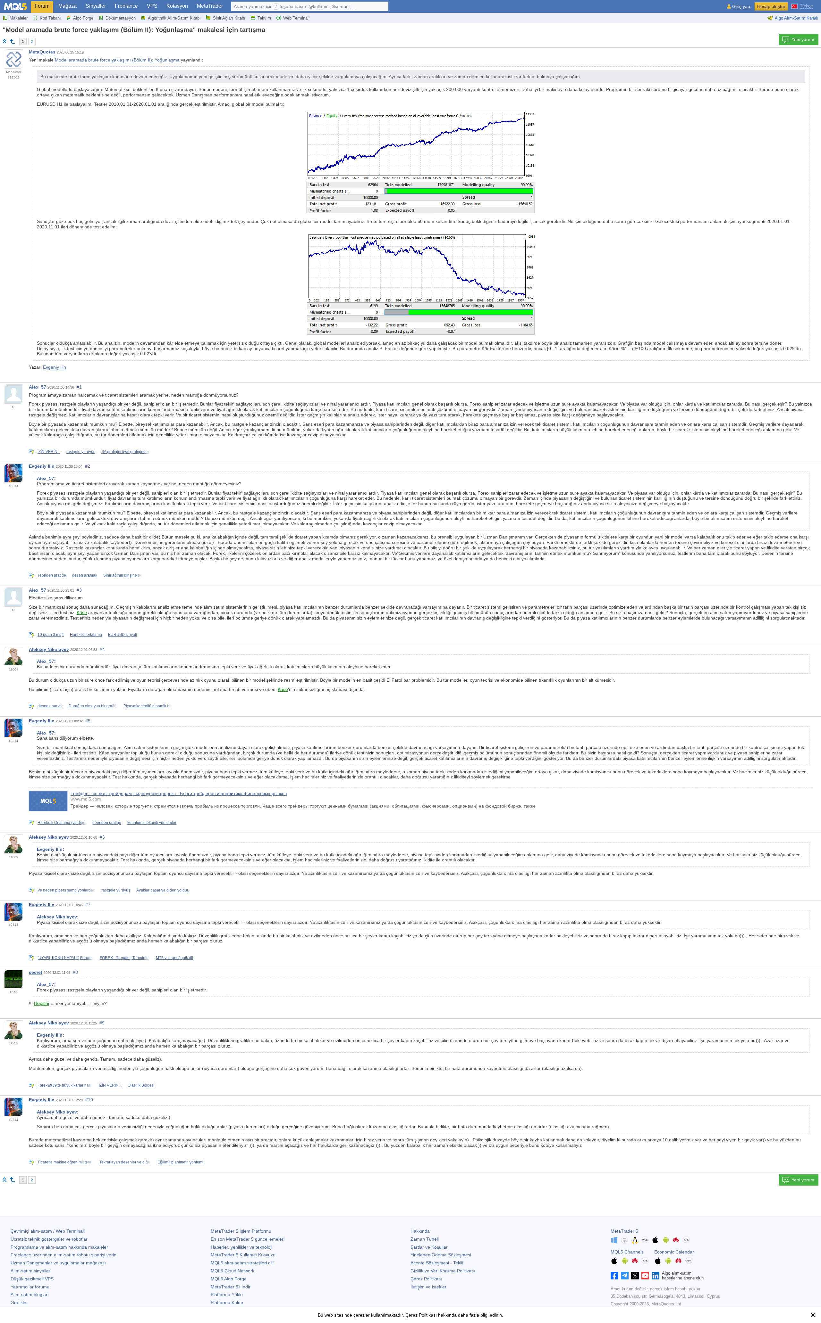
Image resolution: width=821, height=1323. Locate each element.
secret (35, 972)
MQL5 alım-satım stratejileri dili (242, 1262)
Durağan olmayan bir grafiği (93, 706)
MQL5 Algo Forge (229, 1278)
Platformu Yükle (227, 1294)
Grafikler (19, 1302)
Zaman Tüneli (424, 1239)
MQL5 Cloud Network (232, 1270)
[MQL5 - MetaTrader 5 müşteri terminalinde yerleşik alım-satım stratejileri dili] (15, 6)
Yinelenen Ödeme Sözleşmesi (440, 1254)
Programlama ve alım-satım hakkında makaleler (59, 1247)
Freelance (126, 6)
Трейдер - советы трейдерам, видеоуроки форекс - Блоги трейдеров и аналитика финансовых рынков (179, 793)
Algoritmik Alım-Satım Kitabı (174, 18)
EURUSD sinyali (122, 634)
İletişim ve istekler (428, 1286)
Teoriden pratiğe (52, 575)
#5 (87, 720)
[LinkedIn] (655, 1275)
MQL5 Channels (627, 1251)
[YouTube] (645, 1275)
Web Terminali (296, 18)
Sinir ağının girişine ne (122, 575)
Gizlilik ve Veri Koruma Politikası (442, 1270)
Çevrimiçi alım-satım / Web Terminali (48, 1231)
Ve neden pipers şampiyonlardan (66, 890)
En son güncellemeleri (247, 1239)
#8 (75, 972)
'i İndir (230, 1286)
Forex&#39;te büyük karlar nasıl (65, 1085)
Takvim (264, 18)
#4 (102, 649)
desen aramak (84, 575)
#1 (79, 387)
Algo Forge (83, 18)
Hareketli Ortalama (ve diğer (62, 822)
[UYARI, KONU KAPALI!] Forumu (66, 958)
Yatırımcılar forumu (30, 1286)
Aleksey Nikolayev (49, 649)
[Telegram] (625, 1275)
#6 (102, 837)
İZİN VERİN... (49, 451)
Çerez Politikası (426, 1278)
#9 (102, 1022)
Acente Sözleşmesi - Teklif (436, 1262)
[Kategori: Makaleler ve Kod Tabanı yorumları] (12, 41)
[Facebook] (614, 1275)
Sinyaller (96, 6)
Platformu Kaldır (227, 1302)
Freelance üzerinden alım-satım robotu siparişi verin (63, 1254)
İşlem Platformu (241, 1231)
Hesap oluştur (771, 6)
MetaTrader (210, 6)
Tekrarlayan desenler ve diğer (125, 1162)
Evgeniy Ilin (54, 367)
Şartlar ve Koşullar (429, 1247)
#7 (87, 904)
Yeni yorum (802, 39)
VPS (152, 6)
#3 (79, 590)
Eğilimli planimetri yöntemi (180, 1162)
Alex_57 (37, 387)
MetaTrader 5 (624, 1231)
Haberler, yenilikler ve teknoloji (241, 1247)
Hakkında (420, 1231)
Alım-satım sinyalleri (31, 1270)
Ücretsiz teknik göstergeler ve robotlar (49, 1239)
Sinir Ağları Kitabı (229, 18)
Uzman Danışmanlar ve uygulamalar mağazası (58, 1262)
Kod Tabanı (50, 18)
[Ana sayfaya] (4, 41)
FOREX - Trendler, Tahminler (125, 958)
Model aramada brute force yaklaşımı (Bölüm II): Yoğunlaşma (117, 59)
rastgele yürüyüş (80, 451)
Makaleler (19, 18)
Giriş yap (741, 6)
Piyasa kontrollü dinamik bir (147, 706)
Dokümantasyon (121, 18)
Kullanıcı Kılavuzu (243, 1254)
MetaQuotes (42, 51)
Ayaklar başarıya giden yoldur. (162, 890)
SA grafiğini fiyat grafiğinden (125, 451)
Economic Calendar (674, 1251)
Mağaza (67, 6)
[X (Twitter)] (635, 1275)
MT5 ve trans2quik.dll (174, 958)
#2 (87, 466)
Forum (42, 6)
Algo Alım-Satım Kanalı (796, 18)
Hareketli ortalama (86, 634)
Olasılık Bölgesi (141, 1085)
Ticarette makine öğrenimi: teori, (65, 1162)
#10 (89, 1099)
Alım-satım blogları (30, 1294)
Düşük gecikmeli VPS (32, 1278)
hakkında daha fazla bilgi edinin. (470, 1315)
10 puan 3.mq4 (51, 634)
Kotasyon (177, 6)
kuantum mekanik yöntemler (151, 822)
